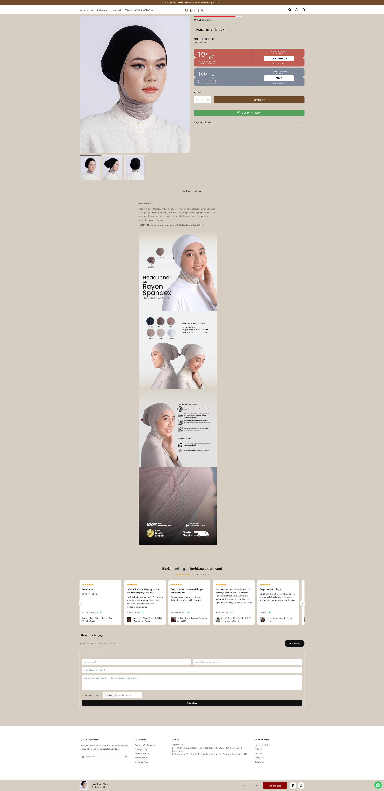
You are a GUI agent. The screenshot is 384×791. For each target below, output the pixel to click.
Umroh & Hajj (86, 9)
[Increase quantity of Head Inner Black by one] (208, 99)
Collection (102, 9)
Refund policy (141, 757)
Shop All (117, 9)
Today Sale (259, 757)
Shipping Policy (142, 761)
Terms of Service (142, 753)
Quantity (198, 92)
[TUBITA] (192, 9)
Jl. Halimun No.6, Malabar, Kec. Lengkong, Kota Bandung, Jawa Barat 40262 (207, 747)
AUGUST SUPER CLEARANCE (139, 9)
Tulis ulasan (294, 643)
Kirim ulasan (192, 703)
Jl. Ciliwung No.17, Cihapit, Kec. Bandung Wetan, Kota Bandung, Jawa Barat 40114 (210, 754)
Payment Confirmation (145, 745)
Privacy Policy (141, 749)
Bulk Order (260, 761)
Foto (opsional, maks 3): (92, 695)
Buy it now (259, 99)
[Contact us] (378, 785)
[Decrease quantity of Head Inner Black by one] (197, 99)
